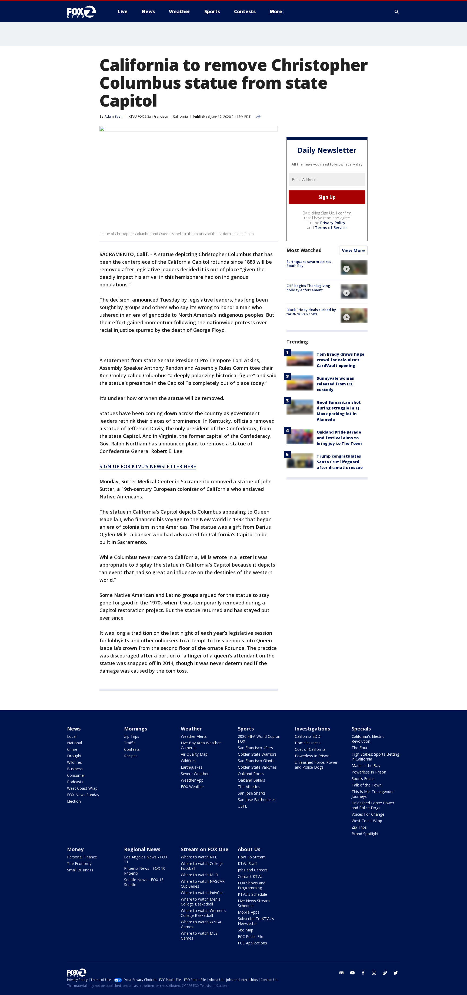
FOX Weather (192, 786)
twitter (395, 972)
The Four (360, 747)
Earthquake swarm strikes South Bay (308, 263)
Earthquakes (191, 767)
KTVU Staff (247, 863)
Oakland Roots (251, 773)
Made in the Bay (366, 765)
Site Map (245, 930)
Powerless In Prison (312, 755)
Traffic (129, 742)
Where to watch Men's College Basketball (200, 902)
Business (75, 768)
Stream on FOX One (204, 849)
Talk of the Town (367, 785)
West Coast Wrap (82, 788)
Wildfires (74, 762)
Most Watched (304, 250)
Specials (361, 728)
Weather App (192, 780)
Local (71, 736)
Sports (246, 728)
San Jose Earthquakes (257, 799)
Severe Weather (195, 773)
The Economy (79, 863)
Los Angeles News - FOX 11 (145, 859)
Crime (72, 749)
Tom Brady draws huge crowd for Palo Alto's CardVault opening (340, 360)
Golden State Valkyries (257, 767)
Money (75, 849)
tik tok (385, 972)
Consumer (76, 775)
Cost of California (310, 749)
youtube (352, 972)
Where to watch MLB (199, 874)
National (74, 742)
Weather (191, 728)
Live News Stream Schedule (254, 903)
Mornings (135, 728)
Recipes (131, 755)
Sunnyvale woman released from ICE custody (336, 384)
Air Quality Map (194, 754)
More (276, 11)
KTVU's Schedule (252, 894)
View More (353, 250)
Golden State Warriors (257, 754)
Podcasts (75, 781)
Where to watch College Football (202, 866)
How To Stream (252, 857)
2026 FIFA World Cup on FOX (259, 739)
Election (74, 801)
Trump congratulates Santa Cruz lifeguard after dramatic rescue (340, 462)
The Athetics (249, 786)
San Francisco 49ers (255, 747)
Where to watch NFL (199, 857)
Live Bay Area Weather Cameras (201, 745)
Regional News (142, 849)
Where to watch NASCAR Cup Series (203, 884)
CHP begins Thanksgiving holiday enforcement (308, 287)
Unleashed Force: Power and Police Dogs (316, 765)
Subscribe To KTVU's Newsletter (256, 921)
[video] (354, 267)
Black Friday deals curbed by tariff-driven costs (311, 311)
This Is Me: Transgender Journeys (373, 794)
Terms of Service (330, 227)
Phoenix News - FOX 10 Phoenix (144, 871)
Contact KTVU (250, 876)
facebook (363, 972)
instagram (374, 972)
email (341, 972)
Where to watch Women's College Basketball (203, 913)
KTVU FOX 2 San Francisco (148, 116)
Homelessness (308, 742)
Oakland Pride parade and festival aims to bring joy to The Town (339, 437)
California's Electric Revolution (368, 739)
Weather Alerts (194, 736)
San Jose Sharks (252, 793)
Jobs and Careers (253, 869)
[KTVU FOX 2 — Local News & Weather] (85, 11)
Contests (132, 749)
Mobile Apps (248, 912)
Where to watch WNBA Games (201, 924)
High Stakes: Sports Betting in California (375, 757)
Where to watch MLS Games (199, 936)
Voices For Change (368, 814)
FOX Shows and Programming (251, 885)
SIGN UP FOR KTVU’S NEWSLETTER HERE (147, 466)
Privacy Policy (332, 222)
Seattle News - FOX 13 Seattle (144, 882)
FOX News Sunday (83, 794)
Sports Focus (363, 778)
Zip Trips (131, 736)
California (180, 116)
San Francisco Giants (256, 760)
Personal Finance (82, 857)
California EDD (308, 736)
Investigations (312, 728)
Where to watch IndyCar (202, 892)
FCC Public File (250, 936)
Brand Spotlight (365, 833)
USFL (242, 806)
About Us (249, 849)
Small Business (80, 869)
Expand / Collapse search (396, 12)
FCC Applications (252, 943)
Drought (74, 755)
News (74, 728)
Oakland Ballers (251, 780)
